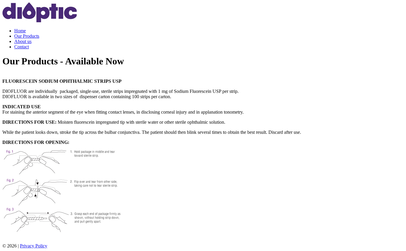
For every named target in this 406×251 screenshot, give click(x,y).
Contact (21, 46)
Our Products (26, 36)
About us (23, 41)
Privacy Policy (33, 245)
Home (20, 30)
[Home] (39, 20)
